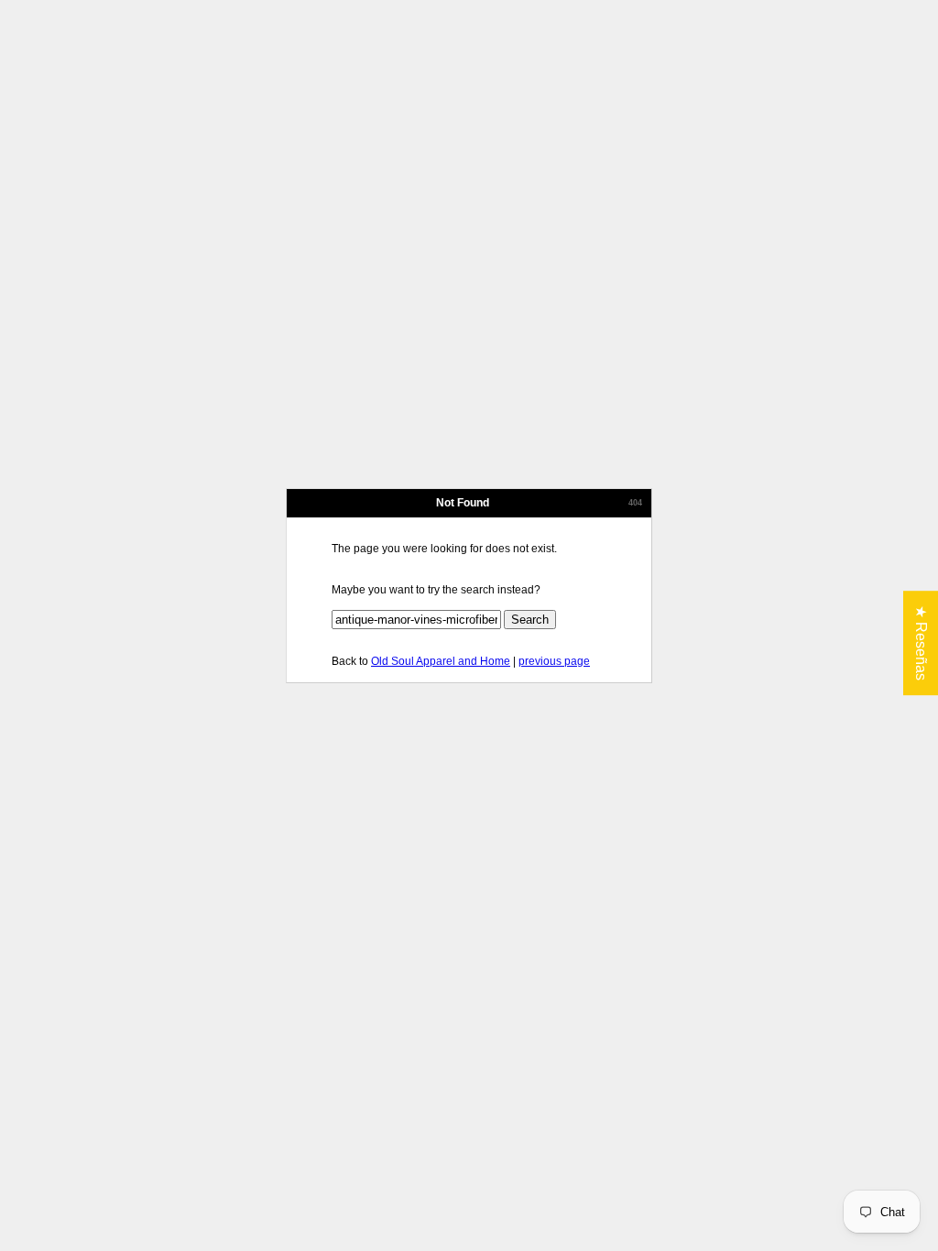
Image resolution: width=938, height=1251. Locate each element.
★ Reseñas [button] (921, 642)
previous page (554, 661)
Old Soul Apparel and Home (440, 661)
